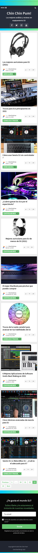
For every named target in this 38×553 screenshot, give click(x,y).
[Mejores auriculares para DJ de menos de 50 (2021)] (19, 227)
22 (30, 482)
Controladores (9, 213)
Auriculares (8, 74)
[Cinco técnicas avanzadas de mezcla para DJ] (19, 404)
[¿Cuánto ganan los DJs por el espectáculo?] (19, 185)
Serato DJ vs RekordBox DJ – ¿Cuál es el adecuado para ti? (19, 462)
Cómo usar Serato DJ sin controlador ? (18, 156)
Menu (3, 8)
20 (20, 482)
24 (3, 486)
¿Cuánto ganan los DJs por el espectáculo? (15, 202)
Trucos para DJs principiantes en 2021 (16, 109)
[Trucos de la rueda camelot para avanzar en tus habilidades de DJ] (19, 314)
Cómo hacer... (8, 167)
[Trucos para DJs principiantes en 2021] (19, 92)
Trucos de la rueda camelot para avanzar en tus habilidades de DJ (17, 328)
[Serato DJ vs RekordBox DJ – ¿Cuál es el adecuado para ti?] (19, 448)
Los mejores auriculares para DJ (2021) (16, 63)
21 (25, 482)
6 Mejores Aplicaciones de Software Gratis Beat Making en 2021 (18, 374)
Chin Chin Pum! (19, 13)
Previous (5, 482)
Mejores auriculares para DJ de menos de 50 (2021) (19, 239)
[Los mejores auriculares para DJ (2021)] (19, 46)
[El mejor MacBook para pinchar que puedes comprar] (19, 270)
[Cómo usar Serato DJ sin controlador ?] (19, 139)
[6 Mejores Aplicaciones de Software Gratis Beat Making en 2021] (19, 357)
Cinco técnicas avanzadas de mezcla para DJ (18, 421)
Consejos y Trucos (10, 120)
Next (8, 486)
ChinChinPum (12, 69)
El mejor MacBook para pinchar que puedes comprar (18, 287)
